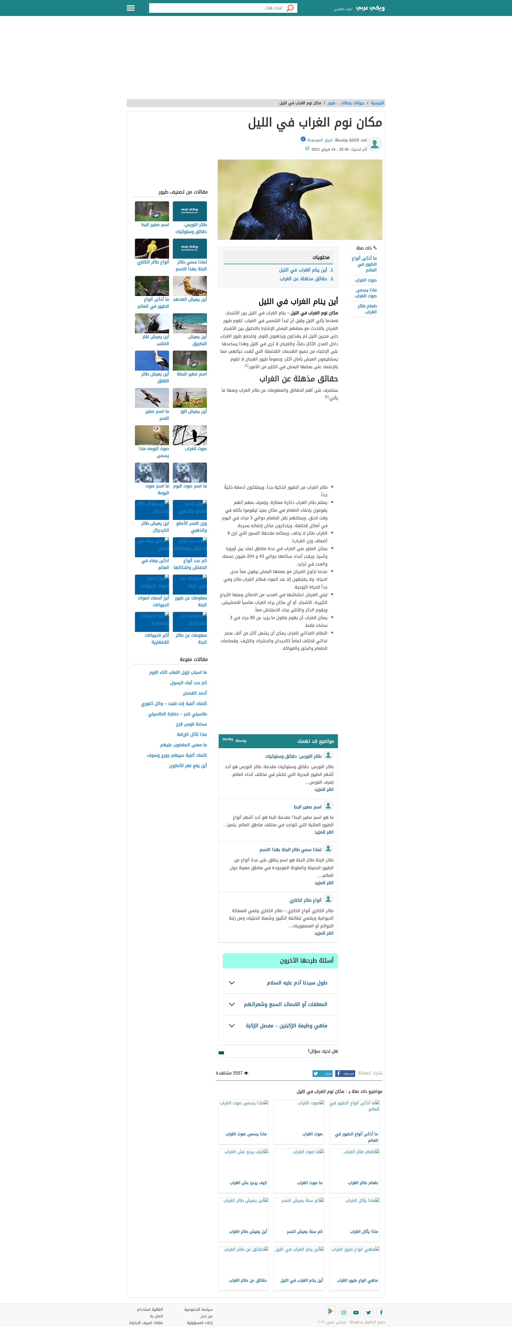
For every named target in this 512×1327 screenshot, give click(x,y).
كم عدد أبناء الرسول (188, 683)
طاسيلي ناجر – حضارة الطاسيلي (177, 714)
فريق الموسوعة (320, 140)
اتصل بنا (156, 1316)
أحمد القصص (195, 693)
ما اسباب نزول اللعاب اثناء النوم (178, 672)
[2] (327, 397)
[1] (246, 365)
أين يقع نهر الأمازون (188, 766)
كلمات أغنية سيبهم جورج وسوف (177, 755)
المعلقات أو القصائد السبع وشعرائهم (285, 1004)
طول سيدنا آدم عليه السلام (297, 983)
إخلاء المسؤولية (200, 1323)
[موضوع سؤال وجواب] (227, 740)
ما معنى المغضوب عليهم (183, 745)
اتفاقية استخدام (150, 1309)
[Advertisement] (256, 60)
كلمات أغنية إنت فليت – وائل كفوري (174, 704)
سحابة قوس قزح (191, 724)
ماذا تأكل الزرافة (192, 735)
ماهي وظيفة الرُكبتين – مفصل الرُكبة (286, 1026)
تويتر (328, 1073)
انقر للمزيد (324, 789)
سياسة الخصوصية (198, 1309)
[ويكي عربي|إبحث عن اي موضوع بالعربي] (370, 9)
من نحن (207, 1316)
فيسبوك (348, 1073)
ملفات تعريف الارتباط (146, 1323)
